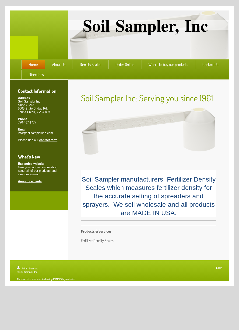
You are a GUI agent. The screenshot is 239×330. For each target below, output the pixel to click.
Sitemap (33, 268)
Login (219, 267)
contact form (48, 140)
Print (24, 268)
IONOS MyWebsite (64, 279)
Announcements (30, 181)
